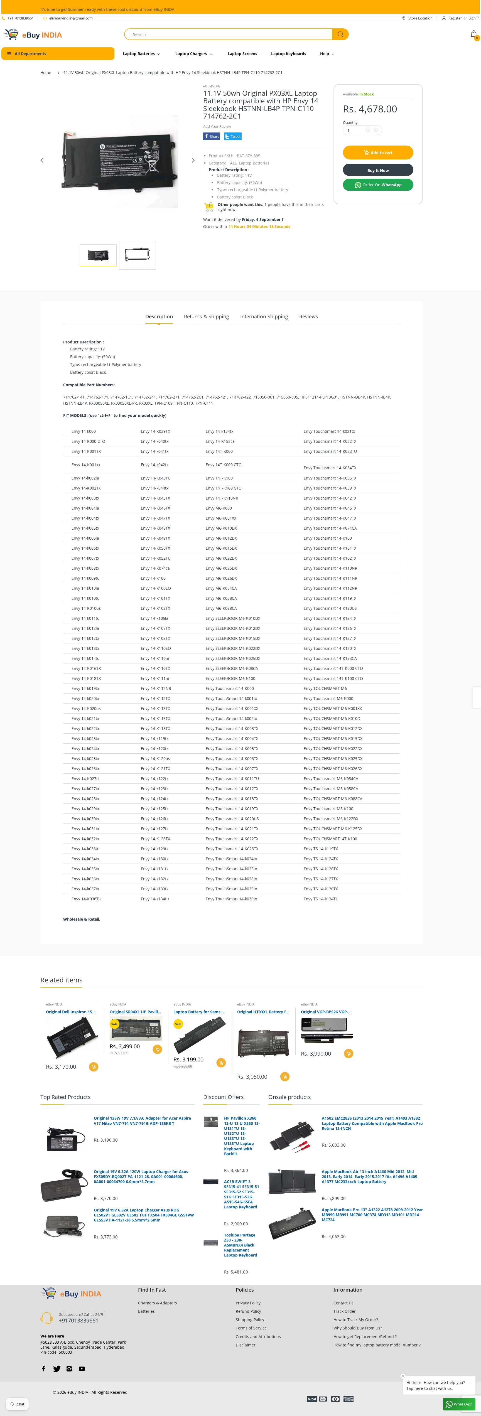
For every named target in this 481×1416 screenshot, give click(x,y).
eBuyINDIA (211, 86)
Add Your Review (217, 126)
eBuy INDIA (182, 1004)
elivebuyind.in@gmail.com (71, 18)
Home (45, 72)
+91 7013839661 (21, 18)
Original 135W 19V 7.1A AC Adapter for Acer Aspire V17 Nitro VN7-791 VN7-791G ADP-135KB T (142, 1121)
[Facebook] (43, 1368)
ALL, (234, 163)
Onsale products (289, 1097)
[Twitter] (56, 1368)
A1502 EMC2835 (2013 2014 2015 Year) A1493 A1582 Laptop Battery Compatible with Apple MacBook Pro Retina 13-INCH (372, 1123)
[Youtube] (82, 1368)
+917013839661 (79, 1320)
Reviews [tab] (308, 316)
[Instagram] (69, 1368)
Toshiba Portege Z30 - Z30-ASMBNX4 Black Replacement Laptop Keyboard (240, 1245)
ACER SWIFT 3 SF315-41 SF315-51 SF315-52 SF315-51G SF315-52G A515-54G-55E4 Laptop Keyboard (241, 1194)
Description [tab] (159, 316)
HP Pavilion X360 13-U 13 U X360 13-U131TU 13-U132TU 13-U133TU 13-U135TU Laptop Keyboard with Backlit (242, 1136)
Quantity (350, 122)
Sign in (474, 18)
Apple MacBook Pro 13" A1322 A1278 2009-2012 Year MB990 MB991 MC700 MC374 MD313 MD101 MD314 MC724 (372, 1214)
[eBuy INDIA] (33, 33)
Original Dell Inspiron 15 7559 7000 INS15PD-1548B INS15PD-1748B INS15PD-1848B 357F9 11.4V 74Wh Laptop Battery (72, 1011)
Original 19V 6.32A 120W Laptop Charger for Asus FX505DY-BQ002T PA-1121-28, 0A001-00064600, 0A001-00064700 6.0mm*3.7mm (141, 1176)
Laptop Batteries (254, 163)
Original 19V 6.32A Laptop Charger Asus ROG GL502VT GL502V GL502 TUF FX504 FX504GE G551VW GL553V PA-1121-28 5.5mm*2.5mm (144, 1215)
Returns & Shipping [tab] (206, 316)
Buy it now (378, 170)
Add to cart (381, 152)
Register (455, 18)
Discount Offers (223, 1097)
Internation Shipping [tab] (264, 316)
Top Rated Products (65, 1097)
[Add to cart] (94, 1067)
